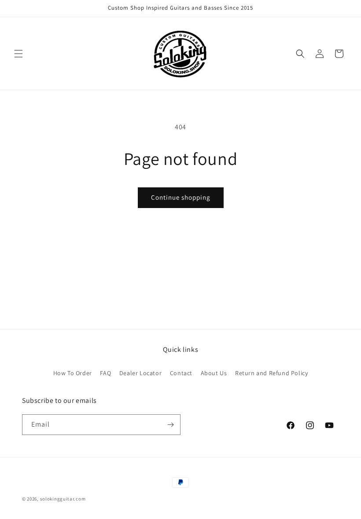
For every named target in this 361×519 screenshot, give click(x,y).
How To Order (72, 373)
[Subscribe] (170, 424)
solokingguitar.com (63, 499)
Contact (181, 373)
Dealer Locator (140, 373)
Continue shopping (180, 197)
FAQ (105, 373)
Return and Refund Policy (271, 373)
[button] (18, 53)
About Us (214, 373)
